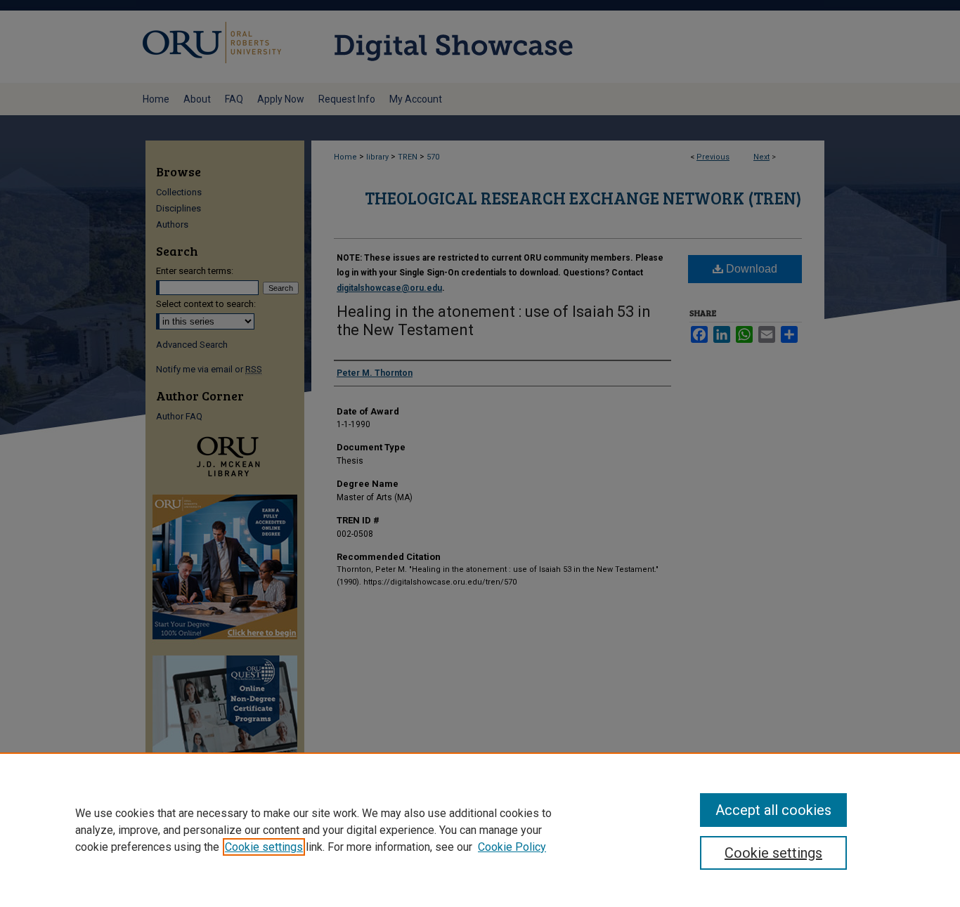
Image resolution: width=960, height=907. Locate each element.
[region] (480, 829)
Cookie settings (264, 847)
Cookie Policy (512, 847)
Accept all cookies (773, 810)
